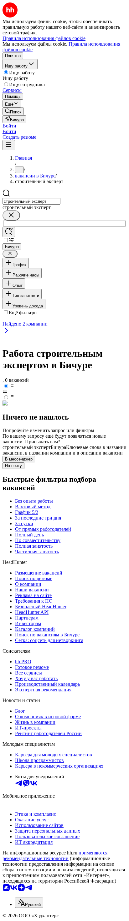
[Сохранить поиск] (9, 232)
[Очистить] (11, 215)
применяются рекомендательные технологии (55, 855)
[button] (9, 125)
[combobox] (31, 201)
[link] (13, 111)
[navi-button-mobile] (9, 145)
